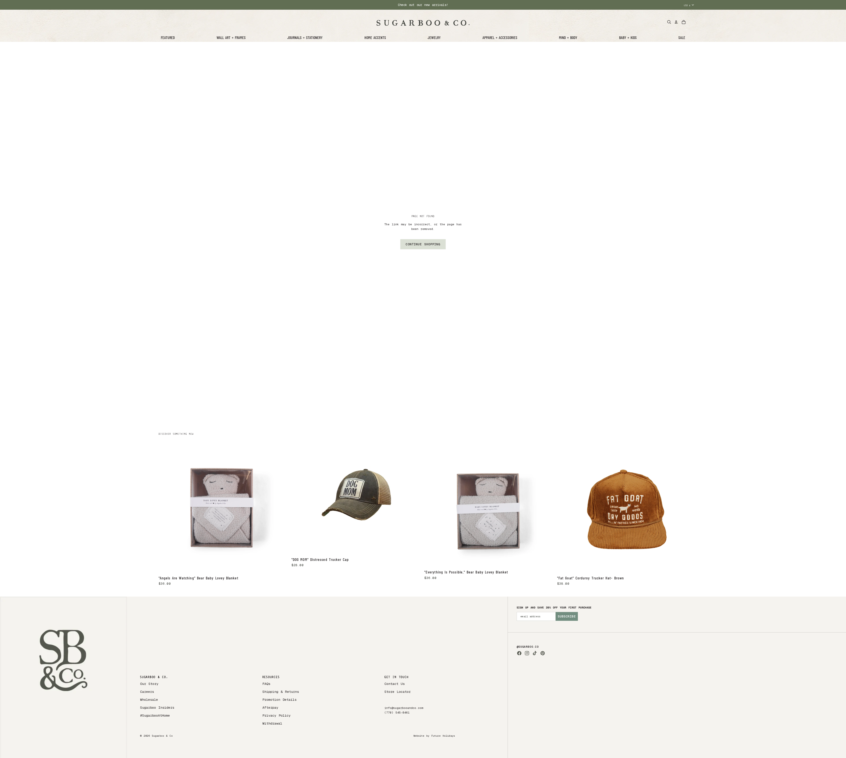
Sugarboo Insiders (157, 707)
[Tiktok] (534, 653)
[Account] (676, 22)
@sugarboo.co (528, 646)
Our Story (149, 684)
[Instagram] (527, 653)
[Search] (669, 22)
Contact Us (394, 684)
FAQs (266, 684)
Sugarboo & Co (162, 735)
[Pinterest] (542, 653)
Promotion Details (279, 699)
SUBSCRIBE (567, 616)
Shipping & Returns (280, 692)
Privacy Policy (276, 715)
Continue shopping (423, 244)
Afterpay (270, 707)
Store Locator (397, 692)
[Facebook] (519, 653)
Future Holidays (443, 735)
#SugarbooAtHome (155, 715)
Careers (147, 692)
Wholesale (149, 699)
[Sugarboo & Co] (423, 22)
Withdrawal (272, 723)
